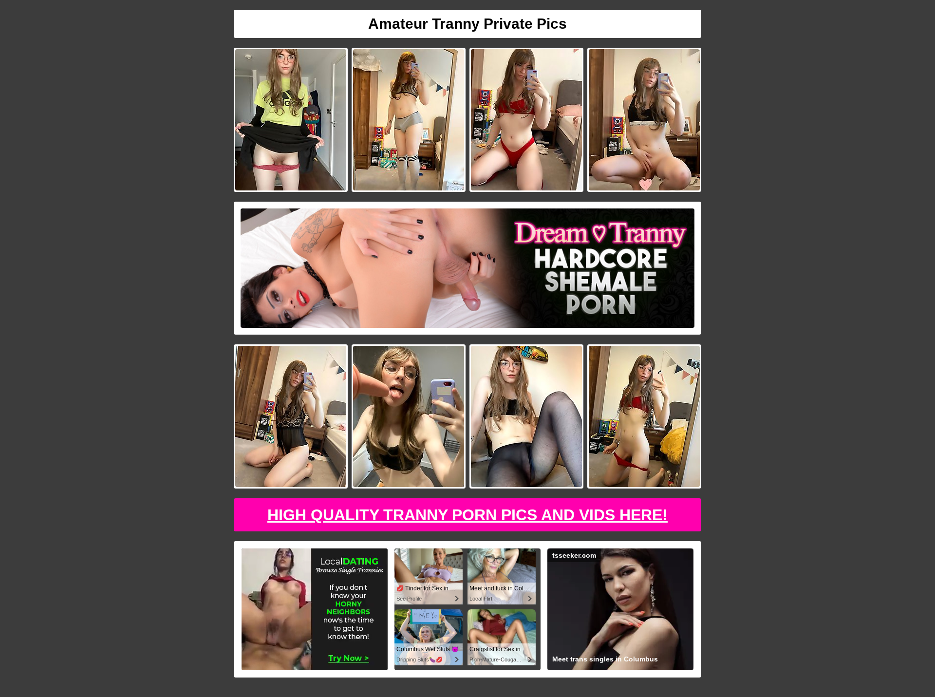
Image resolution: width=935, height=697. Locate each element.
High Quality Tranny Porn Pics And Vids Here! (467, 515)
